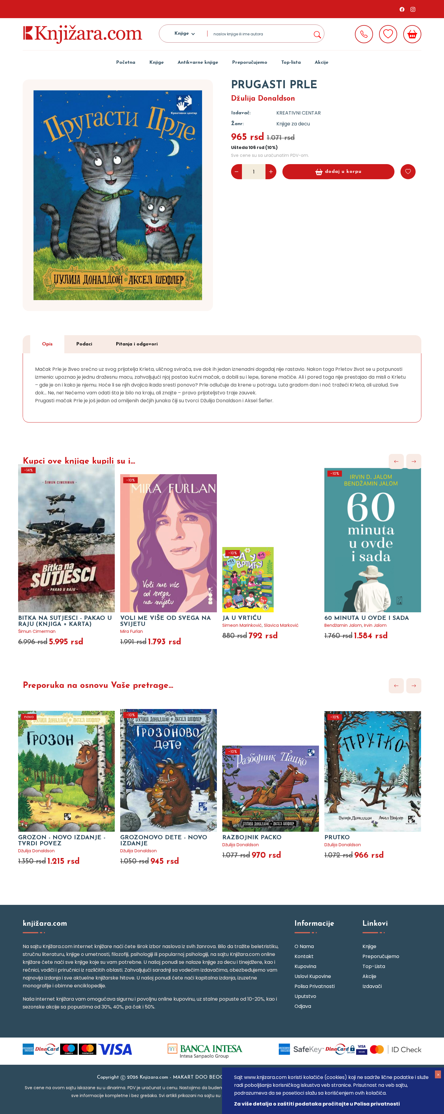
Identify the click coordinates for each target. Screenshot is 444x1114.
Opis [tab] (47, 344)
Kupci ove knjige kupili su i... (79, 461)
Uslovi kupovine (312, 976)
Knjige (156, 62)
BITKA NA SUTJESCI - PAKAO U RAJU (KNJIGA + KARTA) (65, 621)
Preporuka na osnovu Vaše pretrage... (98, 686)
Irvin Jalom (375, 625)
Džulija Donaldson (263, 98)
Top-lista (291, 62)
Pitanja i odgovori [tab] (137, 344)
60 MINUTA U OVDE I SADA (366, 618)
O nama (304, 946)
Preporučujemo (249, 62)
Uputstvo (305, 996)
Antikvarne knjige (198, 62)
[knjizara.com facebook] (402, 9)
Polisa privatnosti (314, 986)
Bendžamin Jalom (343, 625)
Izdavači (372, 986)
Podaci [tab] (84, 344)
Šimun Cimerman (37, 631)
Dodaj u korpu (343, 171)
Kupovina (305, 966)
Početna (125, 62)
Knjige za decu (293, 123)
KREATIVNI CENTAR (298, 112)
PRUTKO (337, 838)
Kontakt (304, 956)
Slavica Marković (281, 625)
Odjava (302, 1006)
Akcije (321, 62)
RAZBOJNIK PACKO (252, 838)
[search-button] (317, 33)
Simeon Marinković (242, 625)
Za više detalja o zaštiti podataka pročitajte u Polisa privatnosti (317, 1103)
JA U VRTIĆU (241, 618)
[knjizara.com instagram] (412, 9)
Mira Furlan (131, 631)
